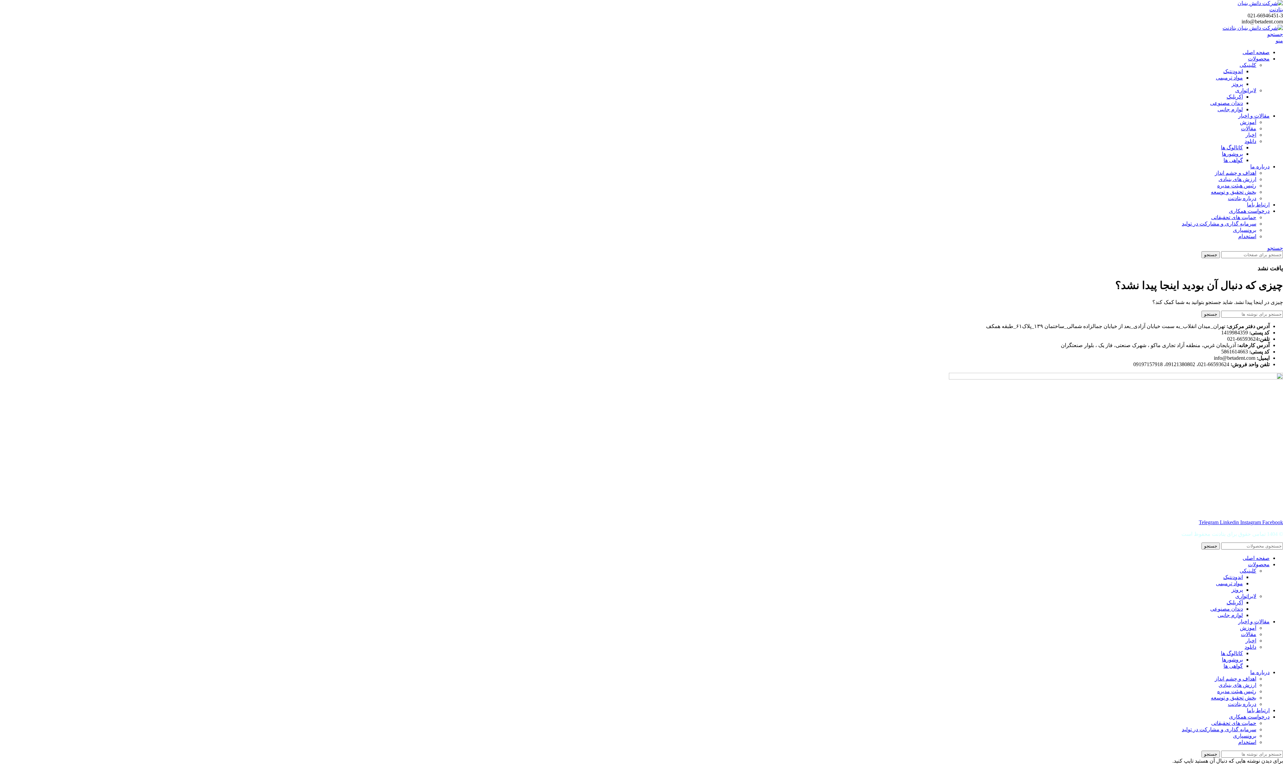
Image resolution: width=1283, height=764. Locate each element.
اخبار (1251, 135)
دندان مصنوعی (1226, 103)
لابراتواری (1245, 90)
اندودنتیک (1233, 71)
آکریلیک (1235, 97)
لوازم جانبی (1230, 109)
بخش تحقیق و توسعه (1233, 192)
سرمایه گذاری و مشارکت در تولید (1219, 223)
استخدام (1247, 236)
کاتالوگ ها (1232, 147)
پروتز (1237, 84)
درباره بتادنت (1242, 198)
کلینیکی (1248, 65)
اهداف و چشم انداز (1235, 173)
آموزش (1248, 122)
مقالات (1248, 128)
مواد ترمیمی (1229, 78)
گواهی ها (1233, 160)
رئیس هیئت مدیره (1236, 185)
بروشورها (1232, 154)
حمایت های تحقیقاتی (1233, 217)
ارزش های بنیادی (1237, 179)
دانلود (1250, 141)
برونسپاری (1244, 230)
